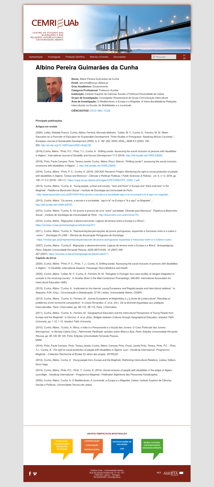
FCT (159, 472)
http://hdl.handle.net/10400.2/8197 (54, 204)
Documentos (120, 56)
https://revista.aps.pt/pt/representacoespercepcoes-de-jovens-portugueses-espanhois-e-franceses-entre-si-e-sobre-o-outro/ (104, 239)
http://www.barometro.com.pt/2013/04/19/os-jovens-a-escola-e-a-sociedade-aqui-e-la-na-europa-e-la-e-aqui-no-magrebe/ (102, 194)
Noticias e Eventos (99, 56)
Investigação (54, 56)
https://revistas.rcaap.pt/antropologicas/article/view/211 (65, 225)
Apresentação (36, 56)
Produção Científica (75, 56)
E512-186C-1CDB (100, 110)
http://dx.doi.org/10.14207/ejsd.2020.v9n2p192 (66, 145)
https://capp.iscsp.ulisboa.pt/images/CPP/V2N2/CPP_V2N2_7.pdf (103, 180)
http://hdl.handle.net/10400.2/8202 (144, 155)
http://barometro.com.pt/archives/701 (119, 214)
